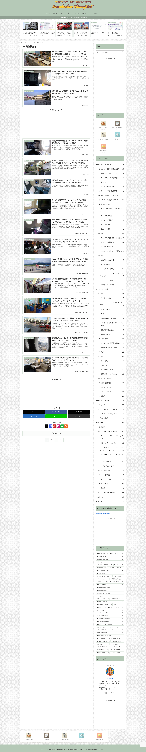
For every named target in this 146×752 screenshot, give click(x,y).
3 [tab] (75, 40)
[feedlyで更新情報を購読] (62, 426)
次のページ (56, 433)
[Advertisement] (56, 123)
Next (125, 29)
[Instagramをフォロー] (50, 426)
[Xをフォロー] (46, 426)
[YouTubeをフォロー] (54, 426)
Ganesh (110, 678)
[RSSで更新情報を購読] (66, 426)
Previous (21, 29)
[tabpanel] (31, 29)
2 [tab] (73, 40)
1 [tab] (70, 40)
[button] (79, 416)
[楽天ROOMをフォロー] (58, 426)
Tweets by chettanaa (103, 514)
